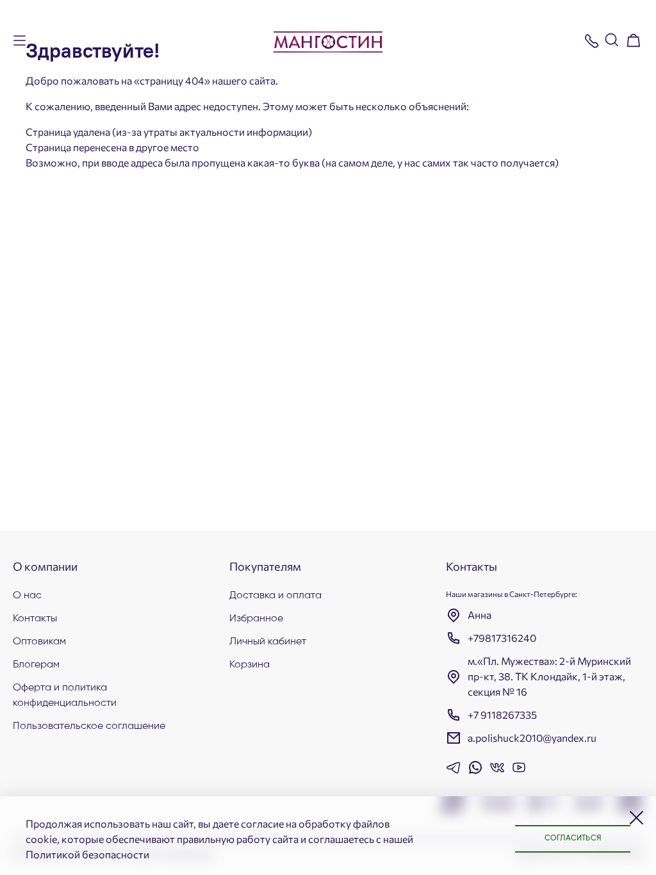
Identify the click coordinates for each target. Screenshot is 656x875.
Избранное (256, 619)
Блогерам (36, 665)
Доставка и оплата (275, 596)
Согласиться (573, 838)
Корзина (249, 665)
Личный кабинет (267, 642)
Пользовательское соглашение (89, 726)
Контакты (35, 619)
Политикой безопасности (87, 854)
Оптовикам (39, 642)
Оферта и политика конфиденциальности (65, 695)
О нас (27, 596)
